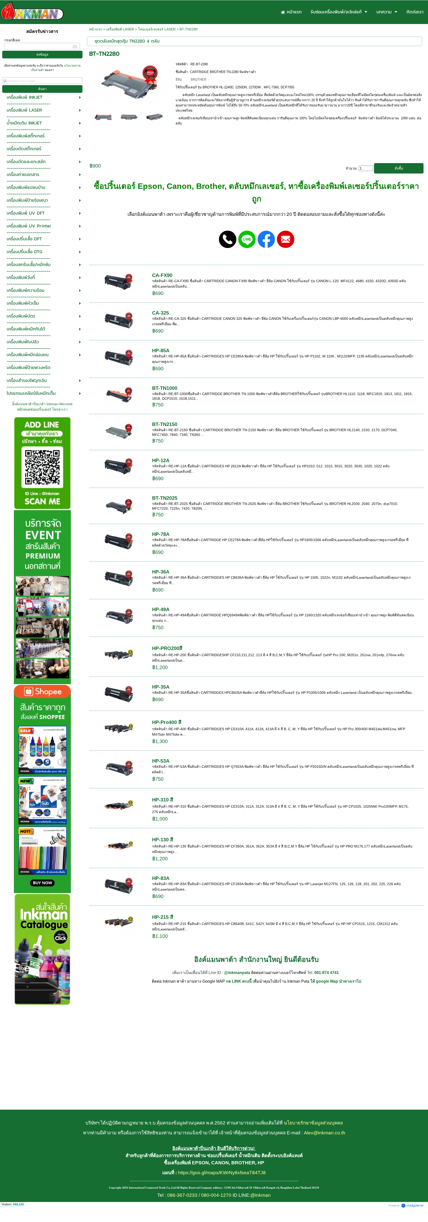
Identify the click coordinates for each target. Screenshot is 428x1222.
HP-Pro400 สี (166, 722)
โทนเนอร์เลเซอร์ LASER (157, 29)
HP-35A (160, 687)
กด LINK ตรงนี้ (239, 981)
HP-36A (160, 571)
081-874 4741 (326, 973)
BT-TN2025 (164, 498)
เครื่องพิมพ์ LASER (120, 29)
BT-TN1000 (164, 388)
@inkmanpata (237, 973)
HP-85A (160, 350)
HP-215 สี (162, 917)
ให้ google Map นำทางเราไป (335, 981)
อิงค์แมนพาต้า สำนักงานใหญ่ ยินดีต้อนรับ (256, 959)
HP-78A (160, 534)
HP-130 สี (162, 839)
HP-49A (160, 609)
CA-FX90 (162, 275)
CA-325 (160, 313)
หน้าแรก (95, 29)
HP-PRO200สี (167, 648)
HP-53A (160, 761)
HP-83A (160, 878)
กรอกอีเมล (12, 40)
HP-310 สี (162, 799)
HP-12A (160, 460)
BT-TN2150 (164, 424)
